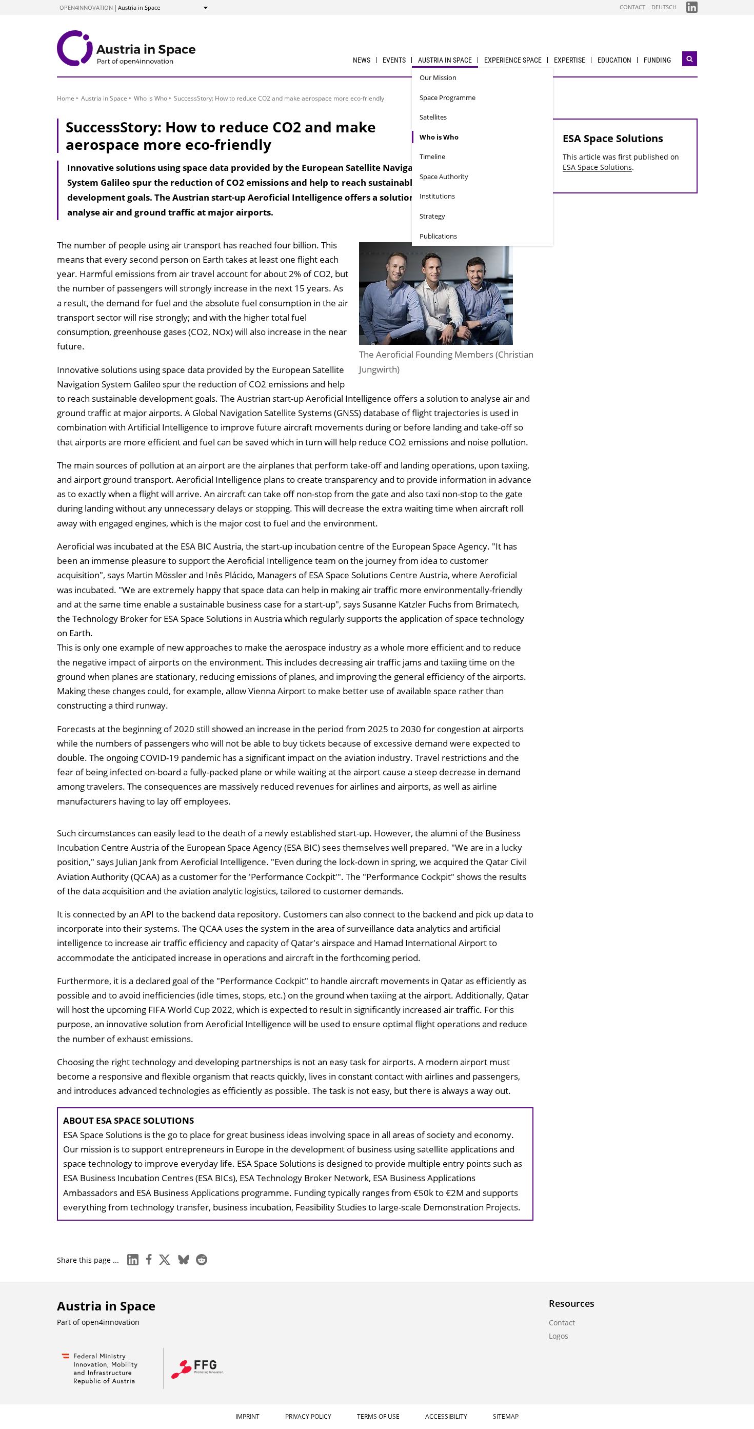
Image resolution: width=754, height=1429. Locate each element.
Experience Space (513, 60)
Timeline (432, 156)
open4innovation (86, 7)
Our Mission (438, 77)
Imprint (247, 1416)
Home (65, 98)
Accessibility (446, 1416)
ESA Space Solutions (597, 167)
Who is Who (439, 137)
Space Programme (447, 97)
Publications (438, 236)
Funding (657, 60)
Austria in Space (445, 60)
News (361, 60)
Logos (558, 1336)
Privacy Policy (308, 1416)
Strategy (432, 216)
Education (614, 60)
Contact (632, 7)
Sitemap (506, 1416)
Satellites (433, 117)
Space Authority (444, 176)
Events (394, 60)
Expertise (569, 60)
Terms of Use (378, 1416)
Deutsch (664, 7)
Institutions (437, 196)
